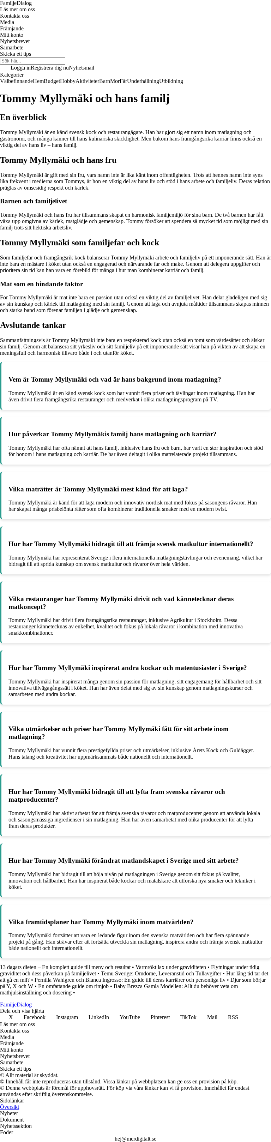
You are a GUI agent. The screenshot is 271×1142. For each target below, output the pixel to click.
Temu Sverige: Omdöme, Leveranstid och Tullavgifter (161, 973)
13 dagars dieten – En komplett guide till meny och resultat (65, 967)
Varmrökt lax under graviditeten (171, 967)
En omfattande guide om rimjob (73, 986)
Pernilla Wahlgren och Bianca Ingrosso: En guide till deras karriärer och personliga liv (130, 980)
